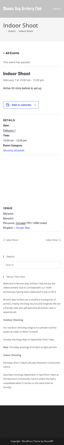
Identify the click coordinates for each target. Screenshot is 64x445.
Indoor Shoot (26, 31)
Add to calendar (21, 105)
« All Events (11, 53)
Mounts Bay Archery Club (22, 9)
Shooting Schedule (13, 150)
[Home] (4, 31)
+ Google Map (22, 227)
